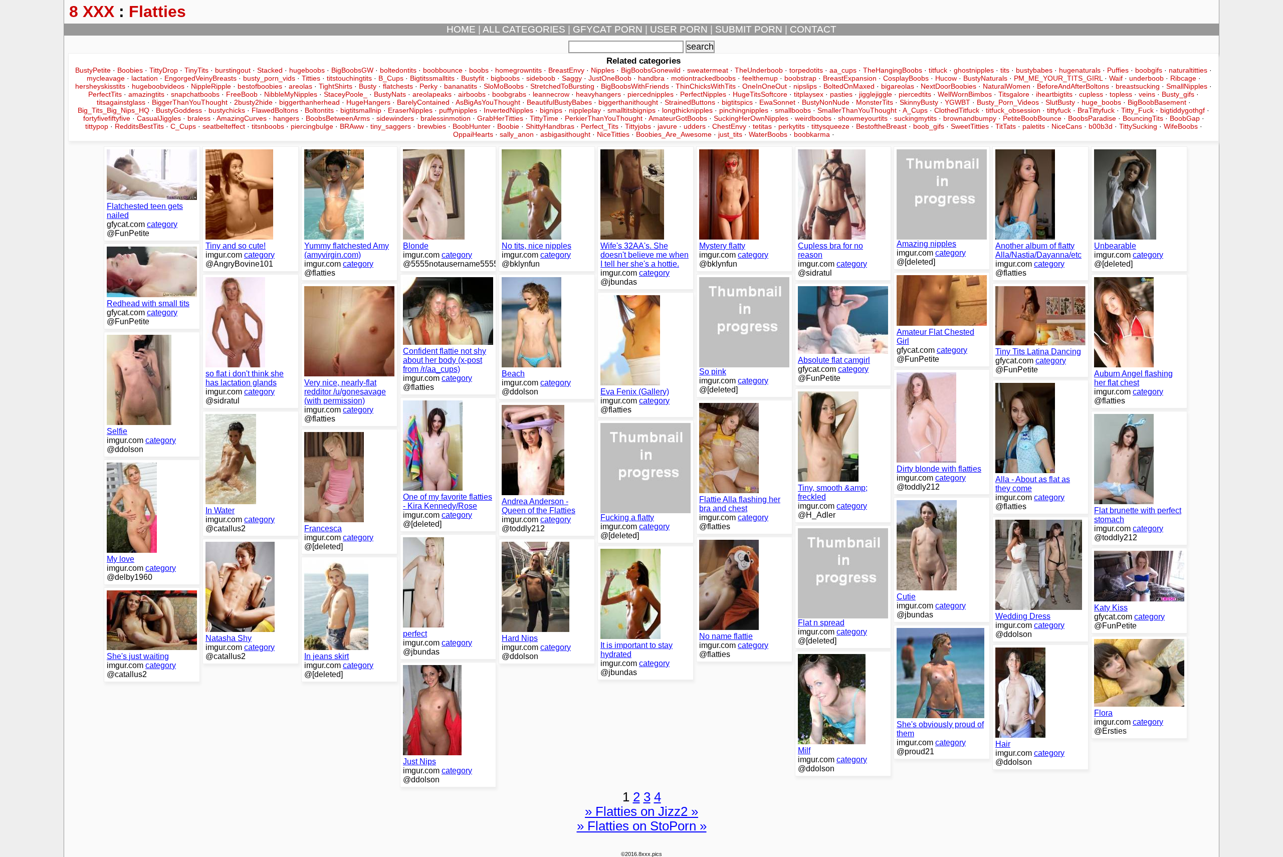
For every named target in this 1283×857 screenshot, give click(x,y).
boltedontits (398, 70)
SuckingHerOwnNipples (751, 118)
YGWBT (957, 102)
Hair (1002, 744)
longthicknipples (687, 110)
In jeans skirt (326, 656)
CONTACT (813, 29)
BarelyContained (423, 102)
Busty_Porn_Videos (1008, 102)
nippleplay (585, 110)
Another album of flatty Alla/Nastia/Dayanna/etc (1038, 250)
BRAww (352, 126)
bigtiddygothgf (1182, 110)
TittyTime (544, 118)
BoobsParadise (1092, 118)
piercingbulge (312, 126)
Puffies (1118, 70)
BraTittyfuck (1096, 110)
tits (1004, 70)
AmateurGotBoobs (678, 118)
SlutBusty (1060, 102)
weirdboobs (813, 118)
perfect (415, 633)
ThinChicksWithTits (706, 86)
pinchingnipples (743, 110)
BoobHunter (472, 126)
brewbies (431, 126)
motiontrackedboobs (703, 78)
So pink (712, 371)
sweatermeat (707, 70)
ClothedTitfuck (956, 110)
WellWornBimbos (965, 94)
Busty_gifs (1178, 94)
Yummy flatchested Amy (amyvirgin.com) (346, 250)
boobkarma (812, 134)
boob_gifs (928, 126)
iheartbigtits (1054, 94)
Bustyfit (472, 78)
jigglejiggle (875, 94)
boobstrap (800, 78)
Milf (804, 750)
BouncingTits (1143, 118)
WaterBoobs (768, 134)
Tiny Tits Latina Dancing (1038, 351)
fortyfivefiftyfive (106, 118)
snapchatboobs (195, 94)
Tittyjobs (638, 126)
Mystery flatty (722, 246)
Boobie (508, 126)
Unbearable (1115, 246)
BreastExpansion (850, 78)
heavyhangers (598, 94)
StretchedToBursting (562, 86)
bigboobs (505, 78)
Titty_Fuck (1137, 110)
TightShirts (335, 86)
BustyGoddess (179, 110)
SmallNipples (1186, 86)
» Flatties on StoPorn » (642, 826)
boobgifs (1148, 70)
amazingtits (146, 94)
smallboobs (793, 110)
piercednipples (650, 94)
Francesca (323, 528)
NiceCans (1066, 126)
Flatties (157, 12)
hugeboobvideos (158, 86)
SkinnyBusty (919, 102)
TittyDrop (163, 70)
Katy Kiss (1111, 607)
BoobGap (1185, 118)
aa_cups (843, 70)
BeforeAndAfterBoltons (1073, 86)
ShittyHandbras (550, 126)
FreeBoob (242, 94)
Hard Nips (520, 638)
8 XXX (91, 12)
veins (1147, 94)
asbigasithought (565, 134)
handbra (651, 78)
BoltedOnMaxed (849, 86)
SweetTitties (970, 126)
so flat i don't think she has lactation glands (244, 378)
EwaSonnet (777, 102)
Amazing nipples (926, 244)
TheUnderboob (759, 70)
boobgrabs (509, 94)
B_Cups (390, 78)
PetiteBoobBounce (1032, 118)
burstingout (233, 70)
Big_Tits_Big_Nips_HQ (113, 110)
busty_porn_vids (269, 78)
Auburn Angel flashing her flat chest (1133, 378)
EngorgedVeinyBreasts (200, 78)
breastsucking (1138, 86)
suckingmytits (915, 118)
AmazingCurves (242, 118)
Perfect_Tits (599, 126)
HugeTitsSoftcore (760, 94)
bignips (551, 110)
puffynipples (458, 110)
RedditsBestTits (139, 126)
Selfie (117, 431)
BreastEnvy (566, 70)
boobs (479, 70)
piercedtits (915, 94)
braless (198, 118)
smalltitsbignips (631, 110)
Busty (367, 86)
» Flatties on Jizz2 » (641, 811)
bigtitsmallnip (360, 110)
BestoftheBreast (881, 126)
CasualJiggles (159, 118)
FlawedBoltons (275, 110)
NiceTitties (613, 134)
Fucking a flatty (627, 517)
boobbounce (443, 70)
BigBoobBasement (1157, 102)
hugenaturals (1080, 70)
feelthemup (760, 78)
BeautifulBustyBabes (559, 102)
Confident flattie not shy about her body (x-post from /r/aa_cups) (444, 360)
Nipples (602, 70)
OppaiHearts (473, 134)
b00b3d (1101, 126)
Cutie (906, 596)
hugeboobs (307, 70)
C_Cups (183, 126)
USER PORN (679, 29)
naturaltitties (1188, 70)
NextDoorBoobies (948, 86)
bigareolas (897, 86)
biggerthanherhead (309, 102)
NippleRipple (211, 86)
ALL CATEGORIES (524, 29)
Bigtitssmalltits (432, 78)
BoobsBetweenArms (338, 118)
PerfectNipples (703, 94)
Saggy (572, 78)
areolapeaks (432, 94)
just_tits (730, 134)
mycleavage (106, 78)
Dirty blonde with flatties (939, 469)
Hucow (946, 78)
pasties (841, 94)
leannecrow (551, 94)
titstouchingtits (349, 78)
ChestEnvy (729, 126)
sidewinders (395, 118)
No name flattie (726, 636)
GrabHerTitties (500, 118)
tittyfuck (1059, 110)
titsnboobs (268, 126)
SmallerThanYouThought (857, 110)
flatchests (398, 86)
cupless (1091, 94)
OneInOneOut (764, 86)
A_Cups (915, 110)
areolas (300, 86)
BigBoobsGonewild (651, 70)
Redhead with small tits (148, 303)
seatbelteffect (223, 126)
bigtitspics (737, 102)
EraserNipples (410, 110)
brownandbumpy (969, 118)
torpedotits (806, 70)
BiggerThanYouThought (190, 102)
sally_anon (517, 134)
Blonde (416, 246)
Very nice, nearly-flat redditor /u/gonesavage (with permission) (345, 391)
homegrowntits (518, 70)
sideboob (540, 78)
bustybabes (1034, 70)
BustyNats (390, 94)
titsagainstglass (121, 102)
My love (120, 559)
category (162, 224)
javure (667, 126)
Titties (311, 78)
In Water (220, 510)
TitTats (1005, 126)
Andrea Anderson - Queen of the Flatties (538, 506)
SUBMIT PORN (748, 29)
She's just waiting (138, 656)
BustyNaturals (985, 78)
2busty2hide (253, 102)
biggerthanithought (628, 102)
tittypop (96, 126)
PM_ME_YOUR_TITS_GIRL (1058, 78)
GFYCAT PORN (608, 29)
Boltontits (319, 110)
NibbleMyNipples (290, 94)
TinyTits (196, 70)
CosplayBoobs (906, 78)
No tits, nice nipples (536, 246)
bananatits (460, 86)
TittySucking (1138, 126)
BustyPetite (93, 70)
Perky (428, 86)
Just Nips (419, 761)
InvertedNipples (508, 110)
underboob (1146, 78)
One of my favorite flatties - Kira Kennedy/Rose (447, 501)
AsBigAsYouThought (488, 102)
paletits (1033, 126)
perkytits (791, 126)
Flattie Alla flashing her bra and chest (739, 504)
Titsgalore (1013, 94)
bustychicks (226, 110)
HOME (461, 29)
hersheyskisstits (100, 86)
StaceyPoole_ (345, 94)
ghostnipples (974, 70)
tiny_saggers (390, 126)
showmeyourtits (863, 118)
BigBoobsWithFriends (635, 86)
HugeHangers (368, 102)
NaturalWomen (1006, 86)
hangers (286, 118)
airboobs (472, 94)
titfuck (938, 70)
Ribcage (1183, 78)
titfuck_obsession (1013, 110)
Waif (1116, 78)
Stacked (270, 70)
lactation (144, 78)
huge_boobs (1101, 102)
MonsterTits (874, 102)
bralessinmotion (445, 118)
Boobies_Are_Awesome (674, 134)
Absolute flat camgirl (834, 360)
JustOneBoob (609, 78)
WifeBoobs (1181, 126)
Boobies (130, 70)
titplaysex (808, 94)
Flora (1103, 713)
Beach (513, 373)
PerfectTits (105, 94)
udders (695, 126)
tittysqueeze (830, 126)
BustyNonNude (825, 102)
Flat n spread (821, 622)
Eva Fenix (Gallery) (634, 391)
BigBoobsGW (352, 70)
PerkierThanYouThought (604, 118)
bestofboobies (260, 86)
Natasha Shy (228, 638)
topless (1121, 94)
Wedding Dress (1022, 616)
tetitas (762, 126)
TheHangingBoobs (892, 70)
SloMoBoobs (504, 86)
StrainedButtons (690, 102)
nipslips (805, 86)
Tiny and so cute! (235, 246)
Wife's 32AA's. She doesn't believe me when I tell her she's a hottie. (644, 255)
